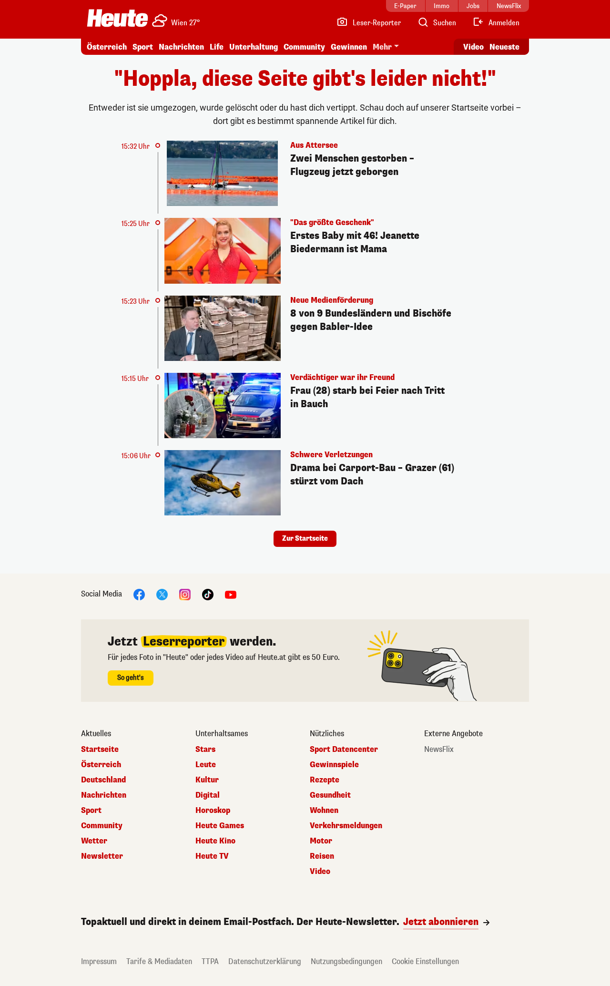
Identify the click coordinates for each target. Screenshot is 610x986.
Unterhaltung (253, 47)
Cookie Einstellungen (425, 961)
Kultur (207, 780)
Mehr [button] (382, 47)
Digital (207, 795)
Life (217, 47)
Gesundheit (330, 795)
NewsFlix (439, 749)
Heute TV (212, 856)
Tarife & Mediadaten (159, 961)
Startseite (100, 749)
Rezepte (324, 780)
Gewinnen (349, 47)
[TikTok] (208, 594)
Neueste (504, 47)
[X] (162, 594)
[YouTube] (230, 594)
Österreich (107, 47)
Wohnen (324, 810)
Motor (321, 841)
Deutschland (103, 780)
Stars (205, 749)
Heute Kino (215, 841)
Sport (142, 47)
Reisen (322, 856)
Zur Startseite (305, 538)
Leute (205, 765)
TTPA (210, 961)
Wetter (94, 841)
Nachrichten (103, 795)
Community (304, 47)
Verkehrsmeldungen (346, 826)
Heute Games (219, 826)
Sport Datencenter (344, 749)
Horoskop (212, 810)
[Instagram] (185, 594)
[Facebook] (139, 594)
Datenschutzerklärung (264, 961)
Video (473, 47)
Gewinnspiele (334, 765)
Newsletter (102, 856)
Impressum (99, 961)
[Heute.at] (117, 18)
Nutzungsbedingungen (346, 961)
